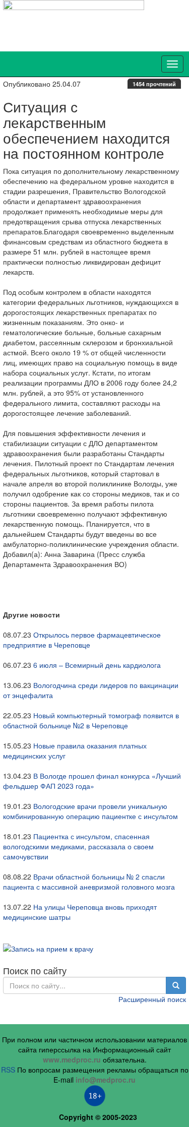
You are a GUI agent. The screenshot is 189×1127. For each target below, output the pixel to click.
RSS (8, 1070)
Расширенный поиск (152, 999)
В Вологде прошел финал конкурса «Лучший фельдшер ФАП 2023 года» (92, 781)
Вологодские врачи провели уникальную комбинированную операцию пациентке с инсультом (90, 811)
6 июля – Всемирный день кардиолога (97, 665)
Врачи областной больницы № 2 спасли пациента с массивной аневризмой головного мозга (89, 881)
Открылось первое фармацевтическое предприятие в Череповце (82, 640)
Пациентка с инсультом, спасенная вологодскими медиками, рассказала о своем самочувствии (78, 846)
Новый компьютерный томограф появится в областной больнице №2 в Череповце (91, 720)
